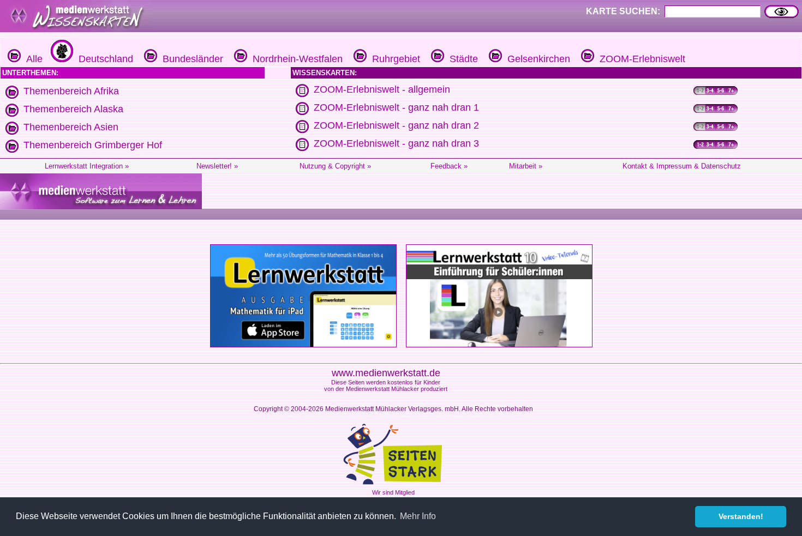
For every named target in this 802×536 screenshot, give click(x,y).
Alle (32, 58)
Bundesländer (190, 58)
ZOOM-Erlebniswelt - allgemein (382, 89)
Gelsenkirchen (536, 58)
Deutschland (103, 58)
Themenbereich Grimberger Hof (92, 145)
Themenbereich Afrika (71, 91)
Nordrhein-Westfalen (295, 58)
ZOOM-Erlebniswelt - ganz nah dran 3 (396, 143)
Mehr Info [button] (418, 516)
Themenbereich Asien (70, 127)
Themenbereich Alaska (73, 109)
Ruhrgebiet (393, 58)
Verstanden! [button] (741, 516)
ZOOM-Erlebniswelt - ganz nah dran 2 (396, 125)
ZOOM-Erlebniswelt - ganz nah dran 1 (396, 107)
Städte (461, 58)
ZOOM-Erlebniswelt (639, 58)
